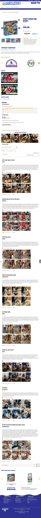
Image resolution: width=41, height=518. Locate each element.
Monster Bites (17, 500)
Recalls (28, 502)
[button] (19, 28)
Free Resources (6, 501)
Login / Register (30, 0)
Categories (7, 7)
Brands (2, 7)
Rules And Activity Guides (32, 499)
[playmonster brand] (10, 4)
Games (8, 12)
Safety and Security (20, 511)
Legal (16, 511)
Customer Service (37, 0)
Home (5, 12)
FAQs (28, 501)
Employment (6, 502)
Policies (27, 511)
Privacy (25, 511)
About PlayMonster (14, 7)
